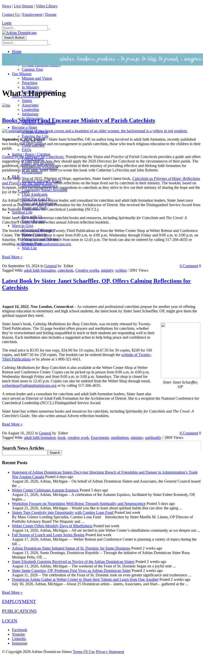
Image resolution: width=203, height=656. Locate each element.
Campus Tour (32, 69)
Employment (32, 14)
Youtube (18, 634)
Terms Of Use (84, 652)
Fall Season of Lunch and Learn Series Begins (48, 535)
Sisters (27, 100)
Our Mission (21, 74)
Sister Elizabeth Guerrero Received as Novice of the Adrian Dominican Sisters (73, 561)
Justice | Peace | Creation (31, 154)
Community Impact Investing (44, 190)
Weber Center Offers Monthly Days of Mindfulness (52, 526)
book (62, 437)
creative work (78, 437)
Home (17, 51)
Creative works (87, 270)
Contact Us (11, 14)
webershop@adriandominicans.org (43, 244)
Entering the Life (35, 136)
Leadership (30, 109)
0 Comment (189, 266)
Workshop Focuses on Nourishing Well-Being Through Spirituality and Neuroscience (79, 503)
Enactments (100, 437)
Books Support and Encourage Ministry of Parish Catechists (78, 120)
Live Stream (23, 6)
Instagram (19, 643)
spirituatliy (153, 437)
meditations (120, 437)
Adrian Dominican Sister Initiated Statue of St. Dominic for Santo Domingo (71, 548)
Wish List (29, 248)
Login (6, 23)
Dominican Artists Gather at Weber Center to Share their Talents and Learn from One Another (85, 579)
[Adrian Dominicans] (19, 33)
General (50, 266)
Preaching (29, 83)
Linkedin (19, 639)
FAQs (26, 150)
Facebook (19, 630)
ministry (107, 270)
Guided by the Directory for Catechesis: (33, 157)
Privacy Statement (110, 652)
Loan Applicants (35, 194)
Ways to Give (22, 226)
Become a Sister (24, 127)
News (6, 6)
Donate (50, 14)
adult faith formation (40, 270)
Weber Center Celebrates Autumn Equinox (45, 490)
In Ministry (30, 87)
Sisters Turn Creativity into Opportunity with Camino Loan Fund (62, 512)
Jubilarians (30, 114)
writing (121, 270)
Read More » (12, 257)
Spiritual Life (22, 212)
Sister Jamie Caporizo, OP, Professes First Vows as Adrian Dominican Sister (71, 570)
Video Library (47, 6)
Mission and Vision (37, 78)
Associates (30, 105)
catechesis (65, 270)
